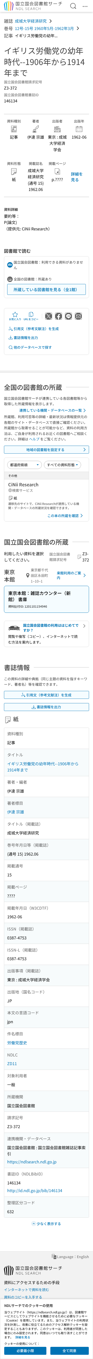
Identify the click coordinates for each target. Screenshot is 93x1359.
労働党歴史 (17, 1043)
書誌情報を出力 (26, 337)
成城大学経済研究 (31, 21)
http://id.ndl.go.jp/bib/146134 (34, 1190)
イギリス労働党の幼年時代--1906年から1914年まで (43, 767)
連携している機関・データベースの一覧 (50, 410)
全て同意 (69, 1350)
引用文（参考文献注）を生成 (36, 328)
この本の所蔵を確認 (63, 515)
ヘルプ (34, 438)
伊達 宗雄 (15, 812)
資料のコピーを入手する (23, 1297)
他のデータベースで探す (33, 347)
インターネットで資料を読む (26, 1289)
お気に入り (15, 319)
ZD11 (12, 1063)
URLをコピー (31, 319)
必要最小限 (25, 1350)
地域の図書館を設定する (45, 449)
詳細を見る (77, 176)
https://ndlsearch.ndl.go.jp (32, 1162)
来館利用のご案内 (69, 575)
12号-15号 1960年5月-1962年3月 (44, 28)
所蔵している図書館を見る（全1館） (46, 289)
